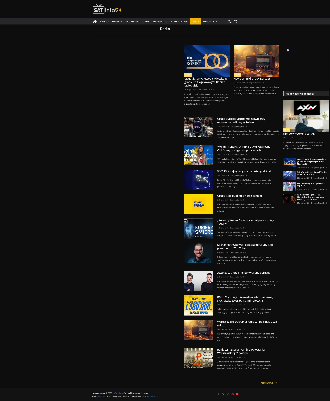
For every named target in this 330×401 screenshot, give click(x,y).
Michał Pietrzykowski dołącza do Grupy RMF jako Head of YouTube (245, 246)
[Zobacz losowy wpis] (235, 21)
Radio (188, 75)
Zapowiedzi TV (160, 21)
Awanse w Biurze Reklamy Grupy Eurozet (243, 273)
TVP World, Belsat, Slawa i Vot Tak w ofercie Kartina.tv (312, 173)
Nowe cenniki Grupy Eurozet (252, 78)
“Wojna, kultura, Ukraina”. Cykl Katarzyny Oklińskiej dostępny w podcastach (243, 148)
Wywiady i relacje (179, 21)
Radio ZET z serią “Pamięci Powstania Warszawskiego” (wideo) (241, 351)
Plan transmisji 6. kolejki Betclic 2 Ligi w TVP (312, 184)
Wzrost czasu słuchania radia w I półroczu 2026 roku (247, 323)
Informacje (208, 21)
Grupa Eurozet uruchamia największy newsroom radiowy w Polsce (241, 120)
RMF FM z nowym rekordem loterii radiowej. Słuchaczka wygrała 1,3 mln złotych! (245, 298)
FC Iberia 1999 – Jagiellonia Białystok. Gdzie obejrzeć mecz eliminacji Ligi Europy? (310, 197)
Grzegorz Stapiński (205, 90)
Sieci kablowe (133, 21)
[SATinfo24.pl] (95, 21)
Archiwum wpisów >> (270, 383)
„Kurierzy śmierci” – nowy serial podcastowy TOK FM (245, 221)
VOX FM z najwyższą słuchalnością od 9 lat (244, 171)
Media (286, 130)
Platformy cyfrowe (109, 21)
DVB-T (146, 21)
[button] (120, 21)
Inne (194, 21)
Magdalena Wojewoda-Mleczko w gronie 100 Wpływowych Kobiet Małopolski (205, 82)
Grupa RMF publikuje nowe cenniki (239, 196)
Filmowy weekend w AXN (299, 133)
